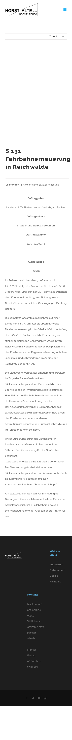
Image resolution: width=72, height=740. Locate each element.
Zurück (53, 36)
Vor (62, 36)
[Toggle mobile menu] (65, 9)
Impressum (56, 564)
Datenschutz (57, 570)
